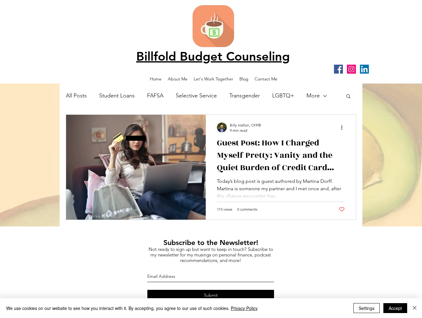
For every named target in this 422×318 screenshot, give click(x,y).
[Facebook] (338, 69)
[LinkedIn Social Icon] (364, 69)
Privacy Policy (244, 308)
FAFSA (155, 95)
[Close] (414, 308)
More (313, 95)
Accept (395, 308)
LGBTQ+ (283, 95)
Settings (366, 308)
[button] (348, 96)
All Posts (76, 95)
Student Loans (117, 95)
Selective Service (196, 95)
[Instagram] (351, 69)
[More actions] (344, 127)
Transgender (244, 95)
